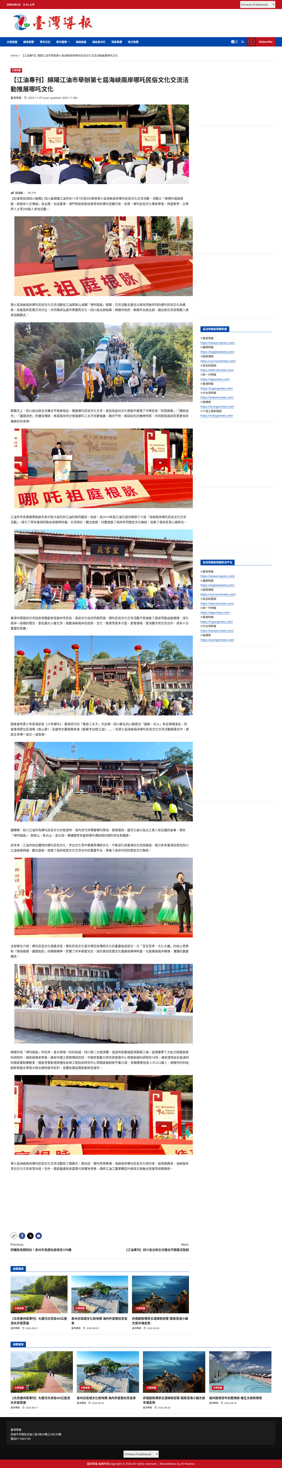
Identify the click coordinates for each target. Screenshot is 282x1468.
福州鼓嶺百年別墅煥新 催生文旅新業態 (235, 1398)
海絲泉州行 (99, 41)
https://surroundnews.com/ (218, 361)
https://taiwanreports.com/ (217, 342)
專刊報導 (61, 41)
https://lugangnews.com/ (216, 388)
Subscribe (265, 41)
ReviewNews (168, 1464)
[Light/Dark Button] (234, 42)
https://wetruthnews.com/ (217, 370)
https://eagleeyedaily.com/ (217, 352)
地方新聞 (133, 41)
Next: (157, 1247)
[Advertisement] (100, 1203)
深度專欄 (116, 41)
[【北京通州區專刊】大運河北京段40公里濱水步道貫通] (39, 1295)
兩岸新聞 (28, 41)
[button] (242, 42)
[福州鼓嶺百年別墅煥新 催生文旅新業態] (240, 1372)
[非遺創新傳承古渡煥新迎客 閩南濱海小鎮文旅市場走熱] (160, 1295)
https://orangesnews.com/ (217, 406)
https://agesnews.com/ (215, 379)
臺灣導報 (16, 98)
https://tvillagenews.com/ (216, 415)
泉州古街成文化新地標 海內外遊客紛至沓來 (106, 1398)
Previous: (41, 1247)
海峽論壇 (81, 41)
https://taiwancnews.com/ (217, 397)
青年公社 (45, 41)
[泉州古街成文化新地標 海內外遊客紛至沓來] (99, 1295)
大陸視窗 (12, 41)
